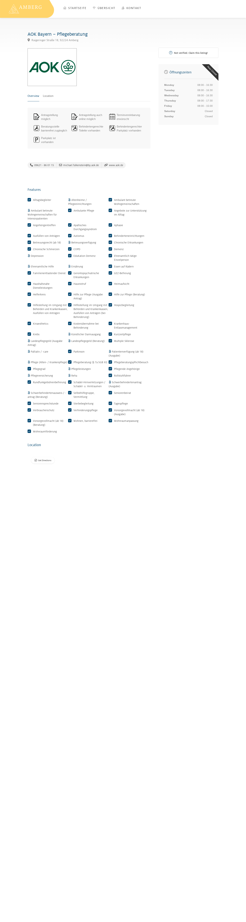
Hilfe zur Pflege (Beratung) (129, 294)
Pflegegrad (39, 369)
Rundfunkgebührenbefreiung (49, 382)
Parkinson (78, 351)
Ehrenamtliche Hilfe (42, 266)
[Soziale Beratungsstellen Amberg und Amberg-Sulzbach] (27, 8)
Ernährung (77, 266)
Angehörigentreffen (44, 225)
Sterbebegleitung (83, 403)
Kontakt (133, 8)
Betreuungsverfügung (83, 242)
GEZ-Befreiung (122, 273)
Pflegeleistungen (81, 369)
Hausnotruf (79, 283)
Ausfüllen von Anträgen (46, 235)
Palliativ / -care (39, 351)
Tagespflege (121, 403)
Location (48, 96)
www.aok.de (115, 165)
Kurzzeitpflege (122, 334)
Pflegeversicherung (42, 375)
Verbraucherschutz (43, 410)
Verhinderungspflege (85, 410)
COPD (76, 249)
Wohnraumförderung (45, 431)
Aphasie (118, 225)
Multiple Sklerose (124, 341)
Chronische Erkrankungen (128, 242)
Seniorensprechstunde (46, 403)
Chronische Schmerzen (46, 249)
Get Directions (44, 460)
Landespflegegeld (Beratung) (88, 341)
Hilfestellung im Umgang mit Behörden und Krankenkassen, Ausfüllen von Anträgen (50, 309)
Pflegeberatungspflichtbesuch (131, 362)
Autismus (78, 235)
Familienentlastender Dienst (49, 273)
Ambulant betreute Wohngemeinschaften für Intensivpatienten (42, 214)
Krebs (36, 334)
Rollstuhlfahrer (122, 375)
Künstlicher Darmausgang (86, 334)
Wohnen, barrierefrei (85, 420)
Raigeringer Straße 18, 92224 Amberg (54, 40)
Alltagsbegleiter (42, 200)
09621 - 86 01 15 (43, 165)
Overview (33, 96)
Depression (37, 255)
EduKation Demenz (84, 255)
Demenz (119, 249)
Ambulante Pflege (83, 210)
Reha (74, 375)
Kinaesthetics (40, 323)
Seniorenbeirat (122, 392)
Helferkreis (39, 294)
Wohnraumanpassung (126, 420)
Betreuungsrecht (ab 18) (47, 242)
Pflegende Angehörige (127, 369)
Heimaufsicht (121, 283)
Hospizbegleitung (124, 305)
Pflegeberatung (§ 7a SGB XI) (90, 362)
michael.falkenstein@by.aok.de (80, 165)
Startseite (77, 8)
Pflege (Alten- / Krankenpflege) (49, 362)
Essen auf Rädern (124, 266)
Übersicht (106, 8)
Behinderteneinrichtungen (129, 235)
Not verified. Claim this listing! (190, 53)
